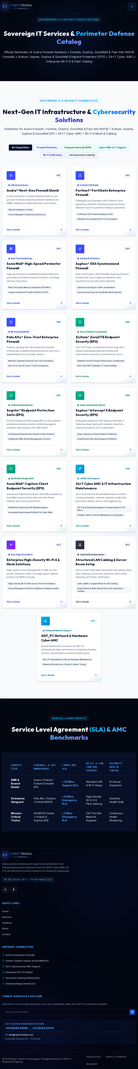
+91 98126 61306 (43, 1028)
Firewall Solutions (47, 147)
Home (5, 911)
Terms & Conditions (115, 1056)
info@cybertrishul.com (21, 1034)
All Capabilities (20, 147)
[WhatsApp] (5, 889)
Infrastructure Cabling (82, 155)
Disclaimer (91, 1064)
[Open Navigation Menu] (132, 6)
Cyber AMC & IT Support (112, 147)
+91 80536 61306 (16, 1028)
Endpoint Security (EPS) (78, 147)
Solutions (7, 922)
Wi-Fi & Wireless (52, 155)
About (5, 928)
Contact (6, 934)
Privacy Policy (93, 1056)
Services (7, 917)
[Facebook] (13, 889)
